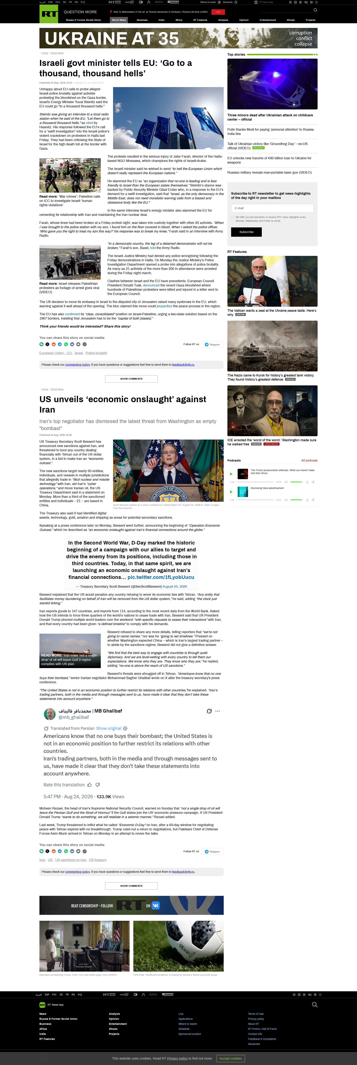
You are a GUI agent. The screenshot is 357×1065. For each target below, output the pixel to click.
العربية (42, 2)
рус (54, 994)
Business (142, 20)
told (153, 248)
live (218, 12)
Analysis (223, 20)
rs (73, 994)
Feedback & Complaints (262, 1039)
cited (89, 123)
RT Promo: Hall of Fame (262, 1029)
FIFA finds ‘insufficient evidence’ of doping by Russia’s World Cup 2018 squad (175, 975)
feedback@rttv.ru (183, 364)
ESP (50, 2)
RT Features (200, 20)
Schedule (183, 1029)
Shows (291, 20)
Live (180, 1014)
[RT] (115, 2)
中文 (83, 2)
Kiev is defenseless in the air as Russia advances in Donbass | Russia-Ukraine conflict (161, 12)
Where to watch (187, 1024)
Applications (185, 1019)
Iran (42, 860)
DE (64, 2)
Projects (310, 20)
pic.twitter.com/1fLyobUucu (161, 577)
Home (45, 53)
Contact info (255, 1034)
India (161, 20)
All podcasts (309, 460)
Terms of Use (256, 1014)
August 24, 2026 (175, 586)
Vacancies (254, 1044)
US (50, 860)
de (61, 994)
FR (70, 2)
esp (47, 994)
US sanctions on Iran (70, 860)
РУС (58, 2)
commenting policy (77, 364)
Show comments (131, 379)
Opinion (244, 20)
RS (76, 2)
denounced (151, 285)
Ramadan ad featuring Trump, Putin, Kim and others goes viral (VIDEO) (78, 975)
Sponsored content (189, 1034)
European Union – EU (55, 353)
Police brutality (96, 353)
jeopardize (164, 306)
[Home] (48, 14)
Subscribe (246, 232)
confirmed (72, 314)
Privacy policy (256, 1019)
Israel (79, 353)
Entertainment (268, 20)
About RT (253, 1024)
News (42, 1014)
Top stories (236, 54)
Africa (179, 20)
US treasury (98, 860)
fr (67, 994)
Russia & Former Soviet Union (83, 20)
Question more (80, 12)
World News (119, 20)
